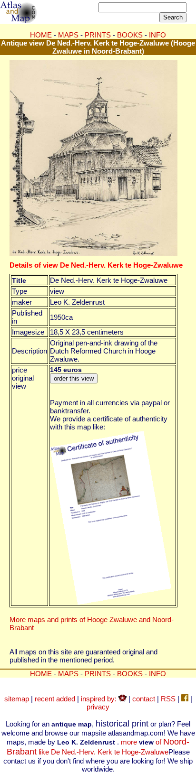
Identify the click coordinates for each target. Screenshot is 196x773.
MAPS (68, 35)
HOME (41, 35)
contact (143, 699)
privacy (98, 707)
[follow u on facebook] (184, 699)
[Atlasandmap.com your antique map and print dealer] (19, 21)
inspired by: (99, 699)
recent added (55, 699)
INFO (157, 35)
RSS (168, 699)
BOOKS (130, 35)
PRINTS (98, 35)
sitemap (16, 699)
